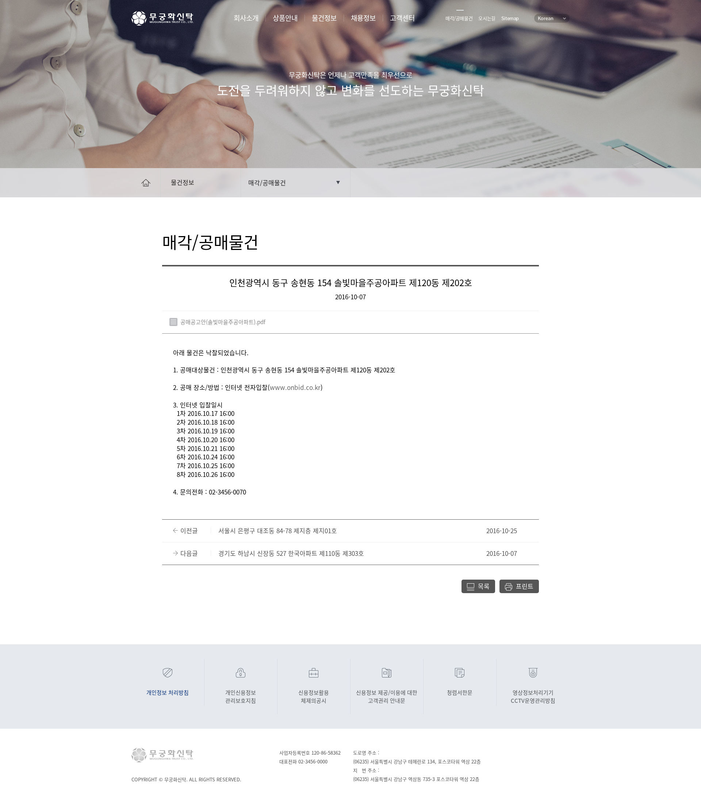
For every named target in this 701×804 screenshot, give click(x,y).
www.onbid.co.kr (295, 387)
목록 (484, 586)
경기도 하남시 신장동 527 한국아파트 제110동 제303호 (291, 553)
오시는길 (486, 18)
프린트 (524, 586)
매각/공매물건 (458, 18)
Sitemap (510, 18)
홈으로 (145, 182)
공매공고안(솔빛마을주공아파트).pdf (222, 322)
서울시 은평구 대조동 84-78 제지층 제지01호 (277, 530)
